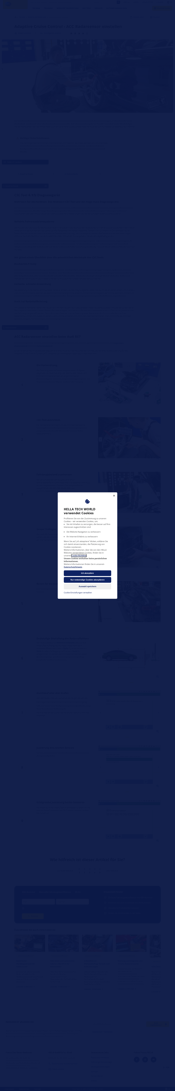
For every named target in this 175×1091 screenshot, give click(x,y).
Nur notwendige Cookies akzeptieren (87, 580)
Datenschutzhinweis (73, 567)
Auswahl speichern (87, 586)
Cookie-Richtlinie (78, 555)
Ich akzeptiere (87, 573)
